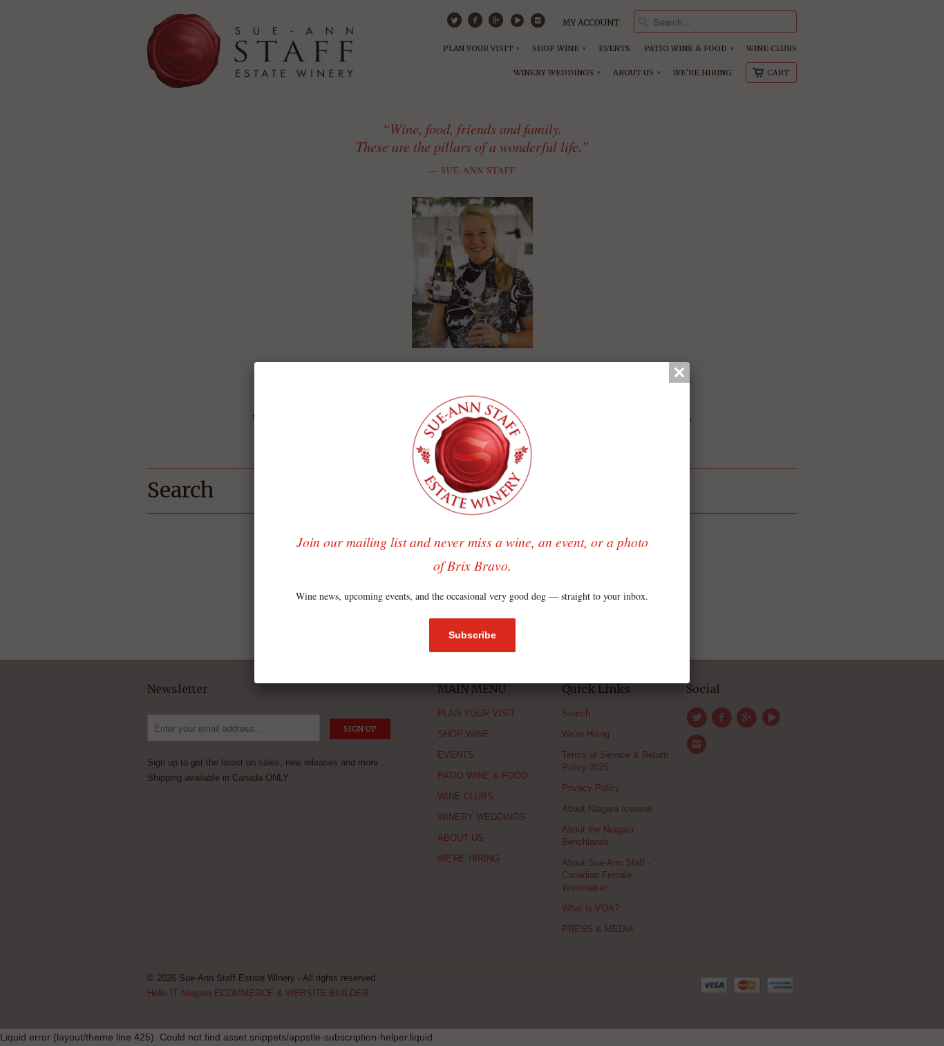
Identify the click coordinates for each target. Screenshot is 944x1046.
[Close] (679, 372)
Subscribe (472, 634)
